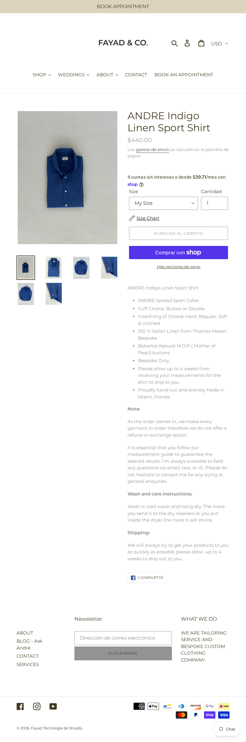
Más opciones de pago (178, 266)
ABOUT (24, 633)
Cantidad (211, 191)
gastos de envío (152, 149)
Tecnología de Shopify (62, 728)
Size (133, 191)
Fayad (36, 728)
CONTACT (27, 656)
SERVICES (27, 664)
